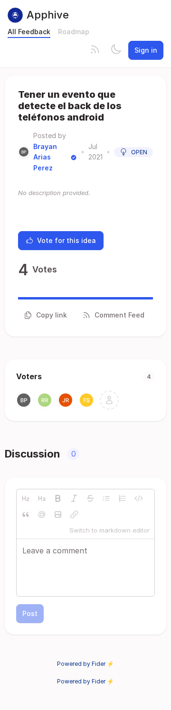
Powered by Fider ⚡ (85, 663)
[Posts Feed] (95, 50)
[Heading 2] (26, 498)
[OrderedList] (122, 498)
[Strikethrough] (90, 498)
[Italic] (74, 498)
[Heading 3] (42, 498)
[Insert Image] (58, 514)
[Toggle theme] (115, 50)
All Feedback (29, 32)
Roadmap (73, 32)
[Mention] (42, 514)
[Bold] (58, 498)
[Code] (139, 498)
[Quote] (26, 514)
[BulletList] (106, 498)
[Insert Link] (74, 514)
